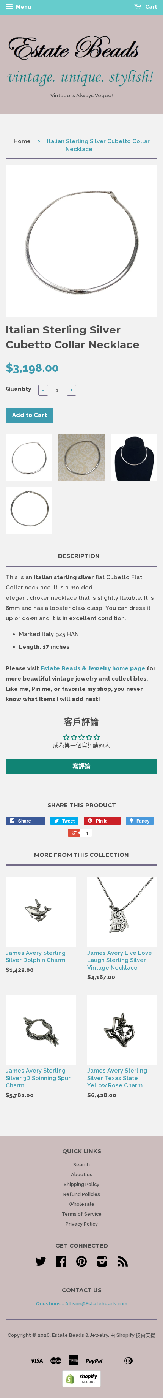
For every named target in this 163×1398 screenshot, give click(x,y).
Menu (23, 7)
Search (81, 1164)
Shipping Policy (81, 1184)
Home (22, 141)
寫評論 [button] (81, 766)
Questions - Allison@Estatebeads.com (81, 1303)
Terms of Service (82, 1214)
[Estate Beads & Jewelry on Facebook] (61, 1264)
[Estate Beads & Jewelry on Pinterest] (81, 1264)
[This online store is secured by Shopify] (81, 1385)
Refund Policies (81, 1194)
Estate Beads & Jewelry (80, 1335)
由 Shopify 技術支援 (132, 1335)
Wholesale (81, 1204)
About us (81, 1174)
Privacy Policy (82, 1224)
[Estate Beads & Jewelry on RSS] (122, 1264)
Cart (150, 7)
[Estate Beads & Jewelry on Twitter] (40, 1264)
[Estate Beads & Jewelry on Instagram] (102, 1264)
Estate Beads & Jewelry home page (93, 668)
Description (79, 555)
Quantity (18, 388)
